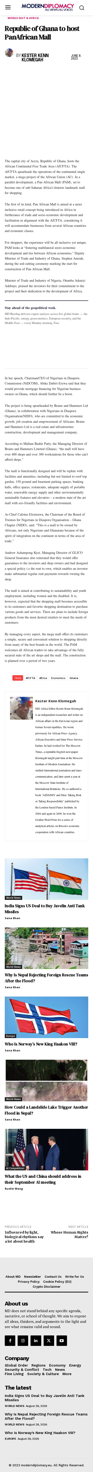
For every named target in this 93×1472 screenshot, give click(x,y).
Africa (43, 678)
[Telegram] (64, 72)
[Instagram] (23, 1340)
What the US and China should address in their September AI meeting (43, 1179)
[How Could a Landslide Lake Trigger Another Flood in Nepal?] (46, 1080)
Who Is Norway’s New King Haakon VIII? (41, 1044)
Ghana (74, 678)
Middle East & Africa (23, 18)
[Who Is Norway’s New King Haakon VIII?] (46, 1017)
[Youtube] (62, 1340)
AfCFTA (30, 678)
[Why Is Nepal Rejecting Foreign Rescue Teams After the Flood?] (46, 948)
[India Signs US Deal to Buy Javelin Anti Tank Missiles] (46, 879)
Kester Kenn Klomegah (35, 58)
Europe (10, 1036)
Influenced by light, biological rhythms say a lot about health (24, 1237)
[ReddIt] (53, 72)
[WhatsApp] (31, 72)
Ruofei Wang (14, 1188)
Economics (58, 678)
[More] (76, 72)
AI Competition (15, 1168)
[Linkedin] (42, 72)
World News (13, 897)
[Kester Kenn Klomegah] (9, 52)
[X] (20, 72)
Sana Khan (12, 918)
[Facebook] (9, 72)
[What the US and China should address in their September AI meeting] (46, 1149)
